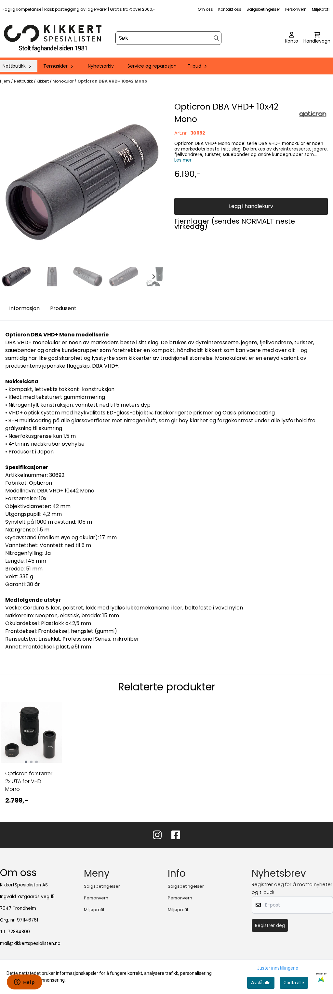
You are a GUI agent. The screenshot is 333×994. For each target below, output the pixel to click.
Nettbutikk (24, 81)
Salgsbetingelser (263, 9)
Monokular (63, 81)
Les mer (183, 160)
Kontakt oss (229, 9)
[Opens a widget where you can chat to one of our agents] (24, 982)
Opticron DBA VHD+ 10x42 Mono (112, 81)
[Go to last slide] (10, 276)
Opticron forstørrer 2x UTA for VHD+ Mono (28, 781)
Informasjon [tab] (24, 308)
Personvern (296, 9)
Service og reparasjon (152, 66)
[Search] (216, 38)
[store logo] (52, 38)
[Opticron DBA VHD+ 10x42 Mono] (82, 182)
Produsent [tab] (63, 308)
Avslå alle (261, 982)
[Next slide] (153, 276)
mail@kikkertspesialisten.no (30, 943)
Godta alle (294, 982)
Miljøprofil (321, 9)
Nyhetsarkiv (101, 66)
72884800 (19, 932)
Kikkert (43, 81)
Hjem (5, 81)
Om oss (205, 9)
